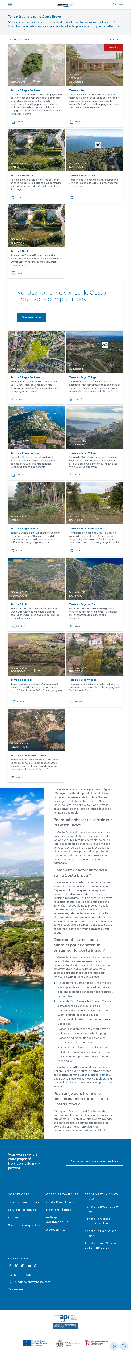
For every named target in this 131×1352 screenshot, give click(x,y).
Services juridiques (22, 1209)
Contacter (15, 1289)
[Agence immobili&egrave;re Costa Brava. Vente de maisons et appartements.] (124, 1345)
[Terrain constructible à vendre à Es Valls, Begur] (36, 352)
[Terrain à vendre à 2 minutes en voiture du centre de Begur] (94, 503)
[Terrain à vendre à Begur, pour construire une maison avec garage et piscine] (94, 654)
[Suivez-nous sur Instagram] (23, 1266)
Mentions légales (58, 1209)
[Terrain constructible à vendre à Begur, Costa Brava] (94, 352)
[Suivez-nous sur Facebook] (10, 1266)
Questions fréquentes (24, 1225)
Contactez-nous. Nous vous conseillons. (94, 1161)
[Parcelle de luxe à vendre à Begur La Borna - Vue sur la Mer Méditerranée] (36, 427)
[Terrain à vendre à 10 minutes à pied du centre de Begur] (36, 503)
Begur (83, 1074)
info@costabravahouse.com (32, 1282)
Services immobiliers (23, 1202)
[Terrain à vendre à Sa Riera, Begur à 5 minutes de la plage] (36, 65)
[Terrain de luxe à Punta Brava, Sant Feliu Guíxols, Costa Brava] (36, 730)
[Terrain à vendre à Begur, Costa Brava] (94, 150)
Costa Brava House (60, 1202)
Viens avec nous (31, 317)
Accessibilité (56, 1229)
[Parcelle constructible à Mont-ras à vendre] (36, 225)
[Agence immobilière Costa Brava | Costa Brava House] (65, 4)
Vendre (13, 1217)
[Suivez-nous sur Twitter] (16, 1266)
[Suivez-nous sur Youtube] (29, 1266)
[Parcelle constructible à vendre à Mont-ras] (36, 150)
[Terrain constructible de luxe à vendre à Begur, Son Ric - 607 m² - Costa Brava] (94, 427)
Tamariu (105, 1074)
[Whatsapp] (36, 1266)
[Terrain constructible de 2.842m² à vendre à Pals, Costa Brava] (36, 579)
